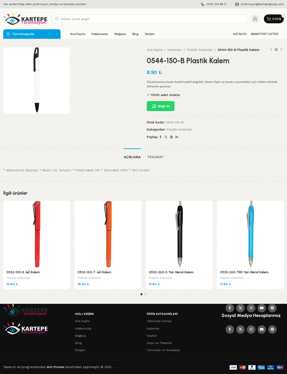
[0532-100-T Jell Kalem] (107, 234)
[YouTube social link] (261, 308)
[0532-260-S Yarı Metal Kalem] (179, 234)
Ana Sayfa (155, 50)
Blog (78, 343)
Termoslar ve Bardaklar (163, 350)
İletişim (80, 350)
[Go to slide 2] (146, 294)
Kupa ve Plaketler (159, 343)
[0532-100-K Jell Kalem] (36, 234)
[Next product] (281, 49)
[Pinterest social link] (171, 137)
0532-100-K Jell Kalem (23, 272)
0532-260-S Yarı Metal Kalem (171, 272)
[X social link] (166, 137)
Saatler (152, 335)
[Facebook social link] (160, 137)
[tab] (132, 154)
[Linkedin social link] (176, 137)
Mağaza (80, 335)
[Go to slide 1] (141, 294)
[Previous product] (271, 49)
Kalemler (174, 50)
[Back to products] (276, 49)
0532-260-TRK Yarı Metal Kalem (244, 272)
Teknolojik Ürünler (159, 321)
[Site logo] (25, 19)
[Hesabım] (255, 19)
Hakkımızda (83, 328)
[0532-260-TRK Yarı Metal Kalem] (250, 234)
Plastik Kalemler (200, 50)
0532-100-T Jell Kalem (94, 272)
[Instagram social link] (251, 308)
